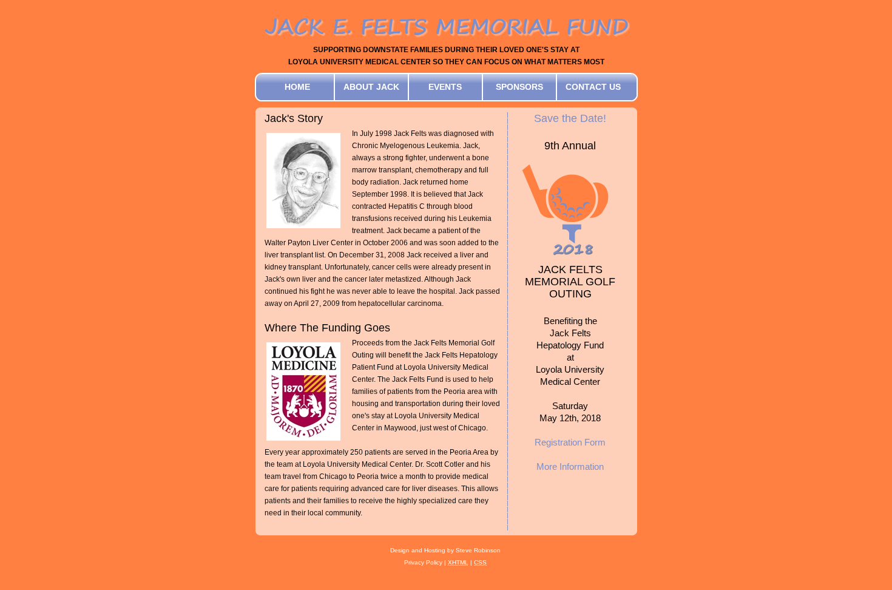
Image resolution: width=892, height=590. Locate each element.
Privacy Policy (423, 562)
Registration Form (570, 442)
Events (445, 87)
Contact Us (593, 87)
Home (297, 87)
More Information (570, 466)
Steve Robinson (478, 550)
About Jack (371, 87)
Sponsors (519, 87)
